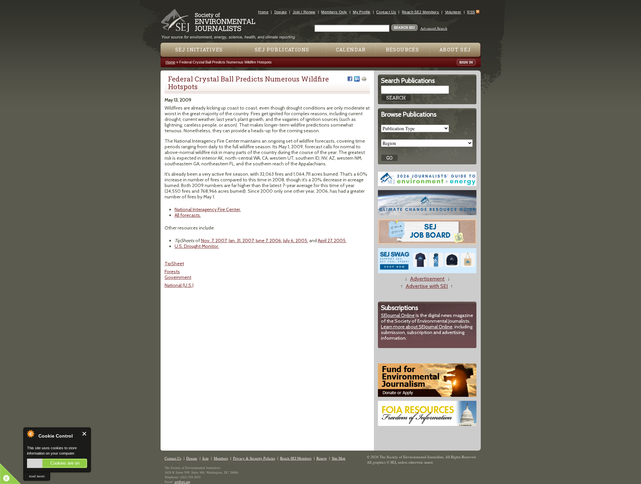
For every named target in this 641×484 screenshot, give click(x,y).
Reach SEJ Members (420, 12)
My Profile (361, 12)
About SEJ (455, 49)
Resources (402, 49)
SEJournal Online (398, 315)
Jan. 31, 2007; (242, 240)
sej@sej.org (182, 481)
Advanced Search (433, 28)
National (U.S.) (179, 285)
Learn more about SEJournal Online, (417, 327)
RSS (471, 12)
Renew (321, 458)
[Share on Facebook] (350, 79)
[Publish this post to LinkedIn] (357, 79)
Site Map (339, 458)
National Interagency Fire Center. (208, 209)
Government (178, 277)
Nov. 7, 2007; (214, 240)
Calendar (351, 49)
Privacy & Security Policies (254, 458)
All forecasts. (188, 215)
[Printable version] (364, 79)
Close (84, 434)
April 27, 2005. (332, 240)
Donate (280, 12)
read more (37, 475)
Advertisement (427, 279)
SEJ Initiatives (199, 49)
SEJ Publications (282, 49)
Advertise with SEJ (427, 286)
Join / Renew (304, 12)
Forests (172, 272)
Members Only (334, 12)
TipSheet (174, 264)
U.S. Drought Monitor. (197, 246)
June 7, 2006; (269, 240)
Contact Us (386, 12)
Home (263, 12)
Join (205, 458)
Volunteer (453, 12)
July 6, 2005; (295, 240)
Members (221, 458)
